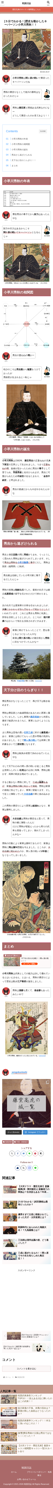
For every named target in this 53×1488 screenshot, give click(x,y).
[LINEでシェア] (29, 1153)
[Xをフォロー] (23, 1168)
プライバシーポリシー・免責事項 (39, 1473)
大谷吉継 (28, 794)
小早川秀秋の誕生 (20, 149)
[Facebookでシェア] (18, 1153)
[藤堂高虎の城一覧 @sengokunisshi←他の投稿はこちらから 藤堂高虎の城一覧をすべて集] (26, 1103)
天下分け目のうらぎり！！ (24, 160)
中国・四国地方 (22, 1142)
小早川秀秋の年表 (20, 139)
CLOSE (43, 131)
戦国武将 (8, 1142)
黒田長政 (34, 717)
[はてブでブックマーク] (23, 1153)
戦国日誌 (26, 3)
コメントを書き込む (26, 1368)
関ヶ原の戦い (30, 740)
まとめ (15, 165)
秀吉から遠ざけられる (22, 155)
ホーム (14, 1472)
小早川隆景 (22, 562)
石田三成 (28, 732)
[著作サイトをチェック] (17, 1168)
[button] (41, 1153)
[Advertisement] (26, 1298)
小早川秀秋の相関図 (21, 144)
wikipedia (38, 681)
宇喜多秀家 (20, 681)
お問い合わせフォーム (26, 1479)
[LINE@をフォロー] (35, 1168)
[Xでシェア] (12, 1153)
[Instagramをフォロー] (29, 1168)
